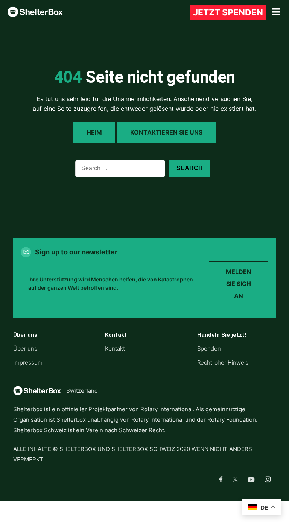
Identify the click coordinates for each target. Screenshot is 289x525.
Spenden (209, 348)
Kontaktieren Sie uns (166, 132)
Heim (94, 132)
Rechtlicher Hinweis (222, 362)
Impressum (28, 362)
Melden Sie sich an (238, 284)
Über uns (25, 348)
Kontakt (115, 348)
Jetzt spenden (228, 12)
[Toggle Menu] (275, 12)
